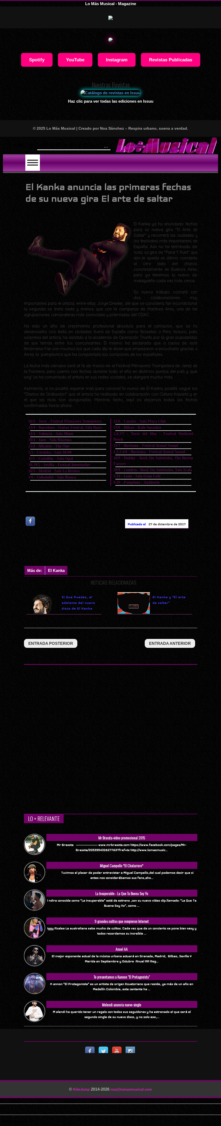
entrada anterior (170, 643)
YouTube (75, 59)
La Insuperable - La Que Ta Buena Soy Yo (121, 893)
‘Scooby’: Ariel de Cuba (63, 144)
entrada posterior (50, 643)
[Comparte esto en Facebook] (30, 521)
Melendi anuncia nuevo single (121, 1004)
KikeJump (82, 1089)
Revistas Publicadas (170, 59)
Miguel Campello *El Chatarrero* (121, 865)
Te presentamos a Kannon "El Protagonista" (122, 977)
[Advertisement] (122, 548)
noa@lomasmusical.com (131, 1089)
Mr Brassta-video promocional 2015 (121, 837)
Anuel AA (122, 949)
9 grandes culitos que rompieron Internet (122, 921)
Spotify (36, 59)
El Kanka (56, 570)
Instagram (116, 59)
